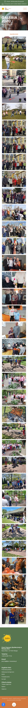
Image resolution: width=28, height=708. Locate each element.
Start (3, 24)
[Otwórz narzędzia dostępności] (3, 704)
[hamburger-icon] (25, 9)
